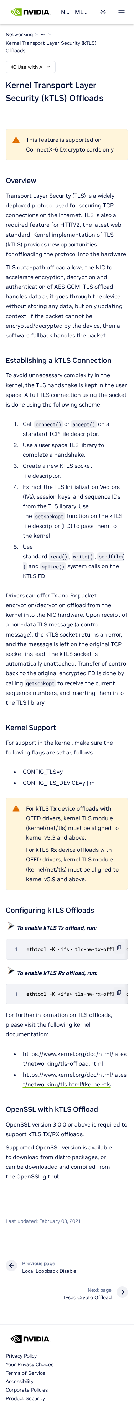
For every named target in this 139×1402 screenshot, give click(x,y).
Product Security (25, 1398)
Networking (65, 11)
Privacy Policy (21, 1356)
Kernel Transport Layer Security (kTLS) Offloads (51, 47)
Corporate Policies (27, 1390)
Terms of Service (25, 1373)
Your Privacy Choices (29, 1364)
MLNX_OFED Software (83, 11)
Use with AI (30, 67)
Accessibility (20, 1381)
